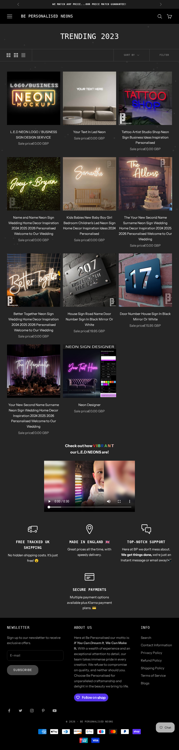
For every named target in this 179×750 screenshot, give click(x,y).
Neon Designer (89, 405)
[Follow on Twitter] (20, 710)
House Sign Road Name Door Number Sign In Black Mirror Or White (89, 319)
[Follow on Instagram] (32, 710)
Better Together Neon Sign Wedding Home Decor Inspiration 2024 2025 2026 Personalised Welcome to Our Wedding (33, 322)
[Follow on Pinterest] (43, 710)
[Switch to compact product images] (23, 55)
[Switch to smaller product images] (16, 55)
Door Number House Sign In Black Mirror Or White (145, 316)
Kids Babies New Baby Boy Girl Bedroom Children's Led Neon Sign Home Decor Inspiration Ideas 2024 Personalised (89, 225)
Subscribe (22, 670)
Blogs (145, 683)
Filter (164, 55)
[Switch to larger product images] (8, 55)
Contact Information (156, 645)
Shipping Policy (152, 668)
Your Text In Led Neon (89, 132)
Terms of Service (153, 675)
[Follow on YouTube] (54, 710)
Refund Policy (151, 660)
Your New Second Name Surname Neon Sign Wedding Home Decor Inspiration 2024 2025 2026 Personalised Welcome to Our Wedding (33, 416)
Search (146, 638)
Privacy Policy (151, 653)
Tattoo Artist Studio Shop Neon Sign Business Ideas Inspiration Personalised (145, 137)
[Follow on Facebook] (9, 710)
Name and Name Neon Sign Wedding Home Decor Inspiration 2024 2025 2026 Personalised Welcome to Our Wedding (33, 225)
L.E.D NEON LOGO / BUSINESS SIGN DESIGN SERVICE (33, 134)
